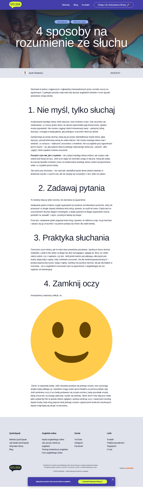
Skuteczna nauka (79, 22)
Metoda (66, 5)
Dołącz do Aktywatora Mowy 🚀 (114, 5)
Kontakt (85, 5)
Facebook (78, 446)
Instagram (78, 443)
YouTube (78, 439)
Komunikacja (62, 22)
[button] (113, 480)
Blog (76, 5)
